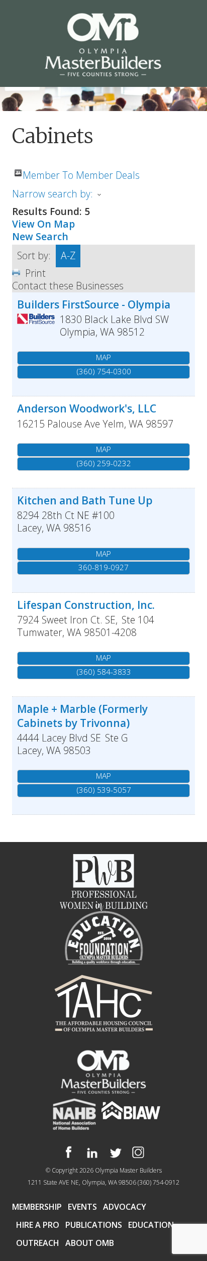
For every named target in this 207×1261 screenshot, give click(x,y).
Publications (93, 1224)
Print (35, 273)
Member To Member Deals (81, 172)
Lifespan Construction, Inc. (86, 604)
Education (151, 1224)
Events (82, 1206)
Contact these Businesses (68, 285)
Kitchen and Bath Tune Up (85, 500)
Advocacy (124, 1206)
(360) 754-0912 (158, 1182)
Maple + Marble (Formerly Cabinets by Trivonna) (82, 715)
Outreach (37, 1242)
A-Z (68, 255)
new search (40, 236)
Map (103, 357)
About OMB (89, 1242)
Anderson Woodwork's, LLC (86, 408)
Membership (37, 1206)
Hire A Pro (37, 1224)
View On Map (43, 224)
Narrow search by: (52, 193)
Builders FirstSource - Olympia (93, 304)
